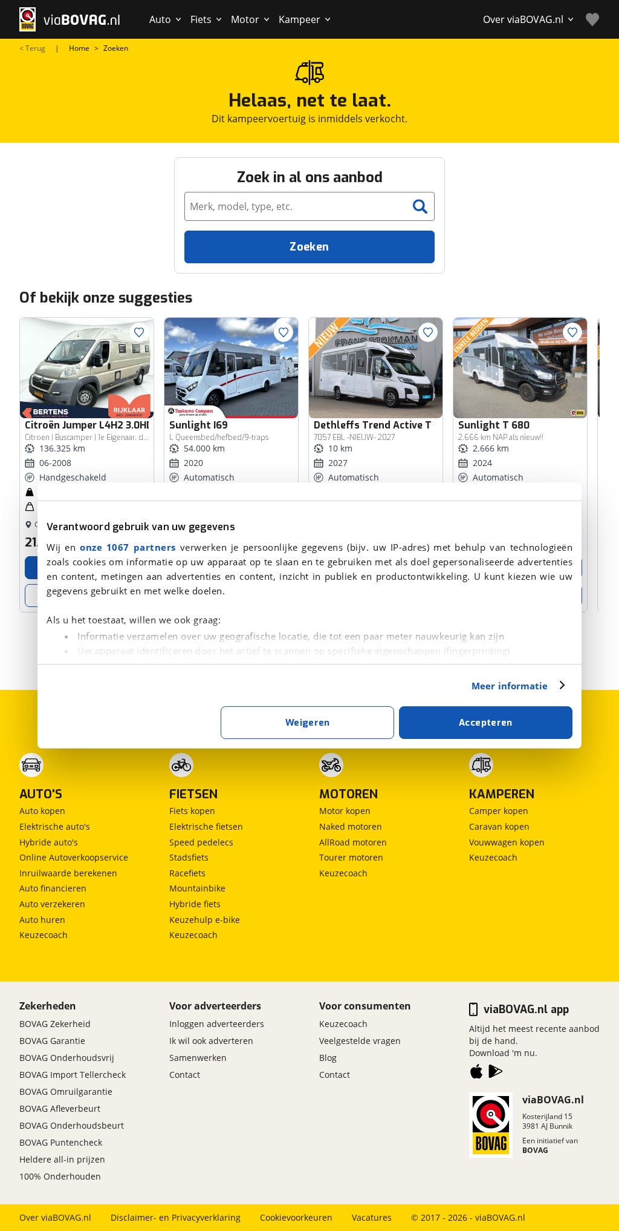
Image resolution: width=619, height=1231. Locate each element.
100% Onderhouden (60, 1176)
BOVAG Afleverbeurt (59, 1108)
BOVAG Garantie (52, 1040)
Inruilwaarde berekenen (68, 873)
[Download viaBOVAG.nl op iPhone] (476, 1073)
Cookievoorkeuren (296, 1217)
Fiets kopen (192, 810)
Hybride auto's (48, 842)
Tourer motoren (351, 857)
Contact (184, 1074)
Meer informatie (510, 686)
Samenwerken (198, 1057)
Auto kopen (42, 810)
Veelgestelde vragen (360, 1040)
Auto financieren (52, 888)
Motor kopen (345, 810)
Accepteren (486, 723)
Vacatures (372, 1217)
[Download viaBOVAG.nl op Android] (495, 1073)
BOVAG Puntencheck (60, 1142)
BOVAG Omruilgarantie (65, 1091)
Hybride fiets (195, 904)
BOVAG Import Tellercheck (72, 1074)
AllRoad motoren (353, 842)
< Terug (32, 48)
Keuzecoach (43, 934)
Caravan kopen (499, 826)
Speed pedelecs (201, 842)
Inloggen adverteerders (216, 1023)
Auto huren (42, 919)
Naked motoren (350, 826)
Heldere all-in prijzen (62, 1159)
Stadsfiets (189, 857)
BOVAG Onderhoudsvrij (66, 1057)
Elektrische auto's (54, 826)
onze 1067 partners (128, 547)
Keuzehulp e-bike (204, 919)
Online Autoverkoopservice (73, 857)
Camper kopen (498, 810)
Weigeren (307, 723)
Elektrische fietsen (206, 826)
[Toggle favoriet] (139, 332)
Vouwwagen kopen (507, 842)
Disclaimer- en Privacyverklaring (176, 1217)
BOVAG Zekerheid (55, 1023)
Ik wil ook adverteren (211, 1040)
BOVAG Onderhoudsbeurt (71, 1125)
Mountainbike (197, 888)
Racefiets (187, 873)
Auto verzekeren (52, 904)
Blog (328, 1057)
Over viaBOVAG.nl (55, 1217)
